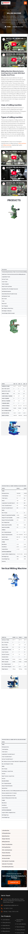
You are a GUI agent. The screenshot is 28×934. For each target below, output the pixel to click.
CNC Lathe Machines (7, 850)
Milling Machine (6, 841)
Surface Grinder (6, 858)
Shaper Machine (6, 838)
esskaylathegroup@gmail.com (11, 905)
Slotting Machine (6, 847)
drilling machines (7, 145)
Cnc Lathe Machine (21, 924)
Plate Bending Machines (7, 866)
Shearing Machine (6, 855)
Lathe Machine (5, 830)
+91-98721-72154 (8, 908)
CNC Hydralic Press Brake (8, 861)
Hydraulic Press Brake (7, 863)
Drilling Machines (6, 833)
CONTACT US (14, 882)
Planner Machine (6, 852)
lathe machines (22, 143)
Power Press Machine (7, 844)
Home (9, 26)
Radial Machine (5, 836)
